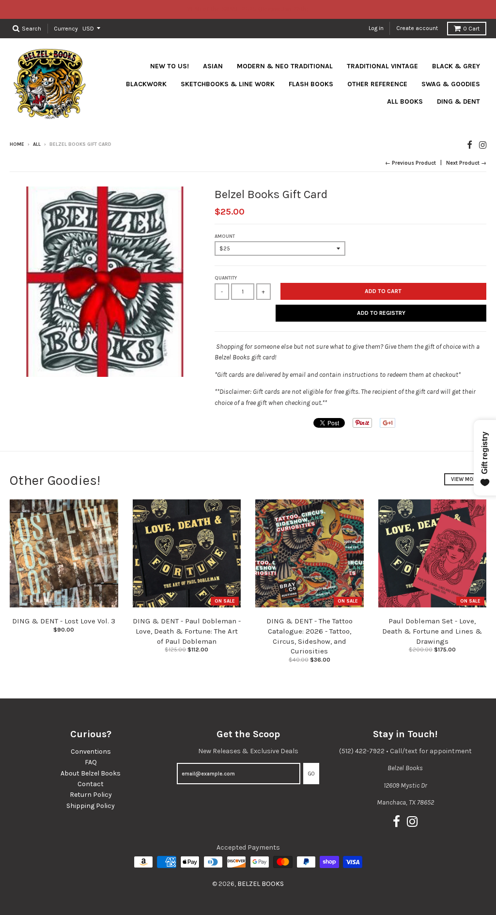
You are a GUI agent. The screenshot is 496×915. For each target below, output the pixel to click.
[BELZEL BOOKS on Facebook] (469, 145)
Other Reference (377, 84)
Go (311, 774)
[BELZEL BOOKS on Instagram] (482, 145)
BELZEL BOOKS (260, 884)
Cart (471, 28)
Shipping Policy (90, 806)
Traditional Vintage (382, 66)
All (37, 144)
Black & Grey (456, 66)
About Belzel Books (91, 773)
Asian (213, 66)
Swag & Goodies (450, 84)
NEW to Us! (169, 66)
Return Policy (91, 795)
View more (465, 479)
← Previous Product (410, 163)
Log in (376, 28)
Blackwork (146, 84)
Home (17, 144)
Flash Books (311, 84)
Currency (66, 28)
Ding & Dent (458, 101)
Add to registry (381, 313)
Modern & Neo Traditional (285, 66)
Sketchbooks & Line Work (228, 84)
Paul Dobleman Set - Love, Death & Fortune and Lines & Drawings (432, 631)
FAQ (91, 762)
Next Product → (466, 163)
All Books (405, 101)
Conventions (91, 751)
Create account (417, 28)
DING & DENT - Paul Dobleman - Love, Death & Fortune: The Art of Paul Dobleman (187, 631)
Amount (225, 236)
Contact (91, 784)
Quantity (226, 278)
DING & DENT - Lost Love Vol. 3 (63, 621)
